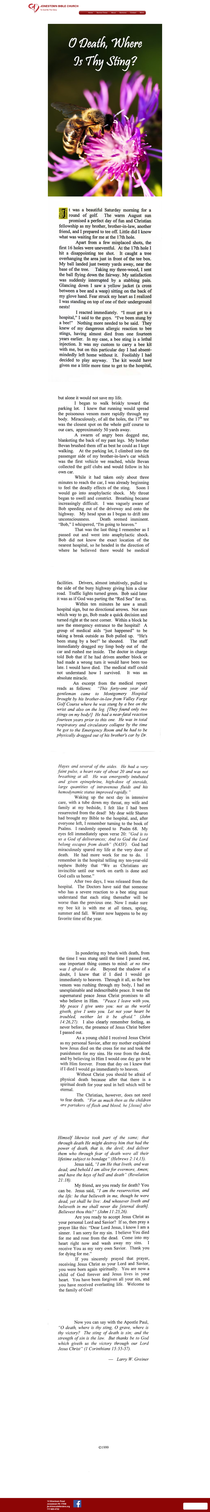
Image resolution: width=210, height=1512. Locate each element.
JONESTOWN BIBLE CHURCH (59, 6)
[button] (113, 12)
